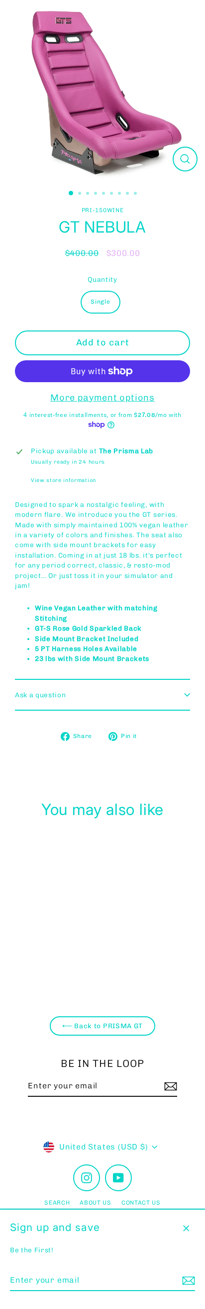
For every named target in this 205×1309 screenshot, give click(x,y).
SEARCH (57, 1202)
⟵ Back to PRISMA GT (102, 1026)
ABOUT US (95, 1202)
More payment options (102, 397)
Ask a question (40, 695)
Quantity (102, 279)
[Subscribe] (187, 1280)
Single (100, 301)
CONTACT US (141, 1202)
